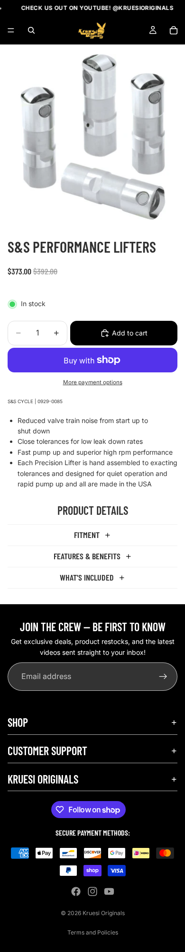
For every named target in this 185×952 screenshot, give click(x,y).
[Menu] (11, 31)
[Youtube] (109, 891)
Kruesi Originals (104, 913)
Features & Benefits (87, 556)
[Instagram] (92, 891)
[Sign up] (163, 677)
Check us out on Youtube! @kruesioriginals (93, 7)
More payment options (92, 382)
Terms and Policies (92, 932)
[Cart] (173, 30)
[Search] (31, 30)
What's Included (87, 577)
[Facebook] (76, 891)
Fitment (87, 534)
